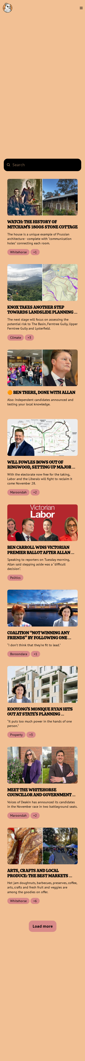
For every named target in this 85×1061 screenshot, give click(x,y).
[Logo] (7, 8)
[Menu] (81, 8)
